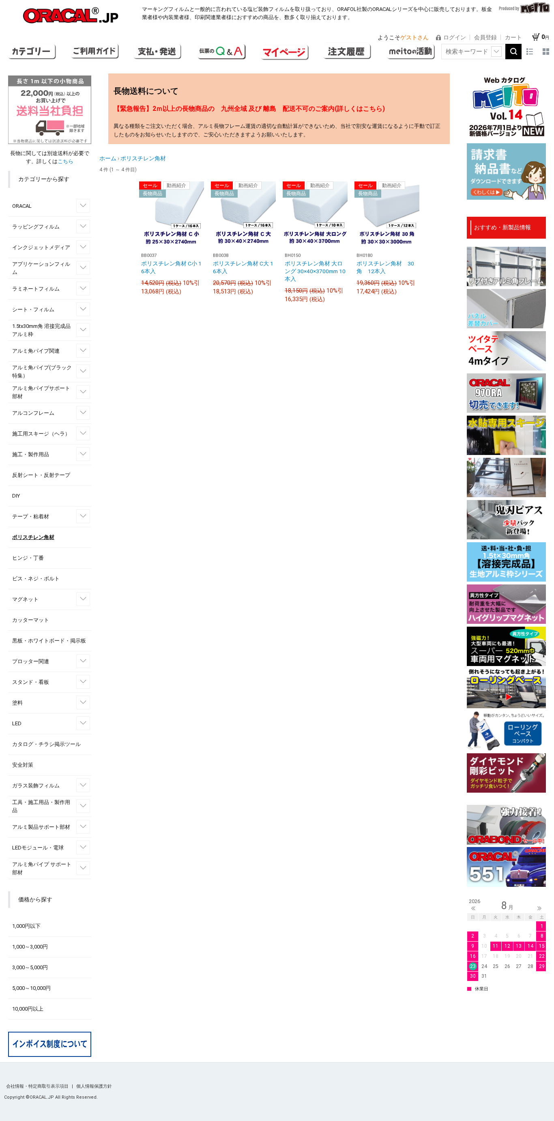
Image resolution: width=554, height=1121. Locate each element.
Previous (473, 908)
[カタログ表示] (546, 51)
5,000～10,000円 (31, 988)
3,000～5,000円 (30, 967)
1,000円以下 (26, 926)
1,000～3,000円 (30, 947)
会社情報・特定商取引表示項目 (38, 1086)
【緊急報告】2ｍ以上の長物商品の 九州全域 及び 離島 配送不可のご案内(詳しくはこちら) (249, 108)
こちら (65, 161)
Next (539, 908)
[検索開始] (513, 51)
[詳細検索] (496, 51)
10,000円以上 (27, 1009)
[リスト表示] (530, 51)
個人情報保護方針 (94, 1086)
